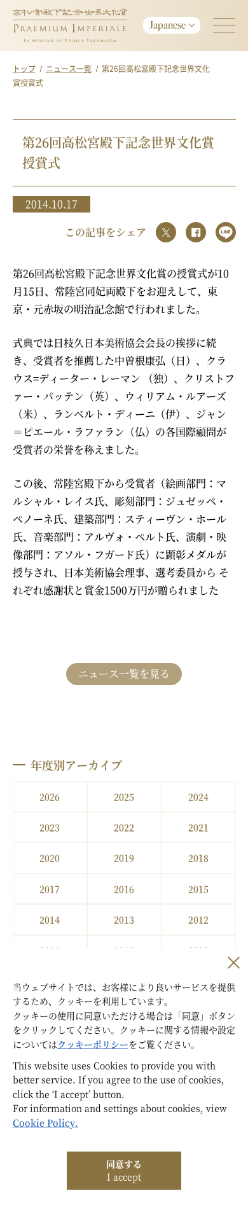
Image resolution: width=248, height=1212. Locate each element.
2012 (198, 919)
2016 (124, 888)
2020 (49, 857)
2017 (49, 888)
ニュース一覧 (69, 68)
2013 (124, 919)
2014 (49, 919)
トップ (24, 68)
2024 (198, 796)
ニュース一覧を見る (124, 673)
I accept (124, 1170)
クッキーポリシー (92, 1044)
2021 (198, 827)
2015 (198, 888)
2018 (198, 857)
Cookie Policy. (45, 1122)
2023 (49, 827)
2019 (124, 857)
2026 (49, 796)
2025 (124, 796)
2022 (124, 827)
